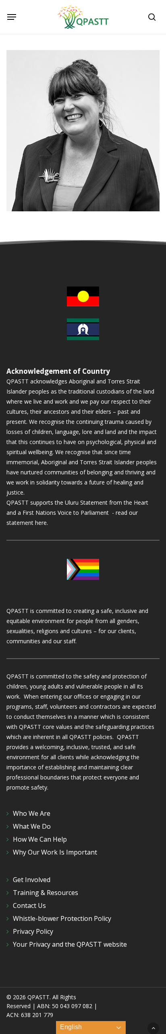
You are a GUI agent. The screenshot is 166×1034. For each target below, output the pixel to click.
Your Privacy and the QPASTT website (70, 944)
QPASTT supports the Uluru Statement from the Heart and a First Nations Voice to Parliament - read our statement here (77, 512)
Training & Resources (45, 892)
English (70, 1026)
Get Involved (31, 879)
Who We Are (31, 813)
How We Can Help (40, 839)
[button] (11, 17)
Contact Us (29, 905)
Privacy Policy (33, 931)
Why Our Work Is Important (55, 852)
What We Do (32, 826)
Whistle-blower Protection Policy (62, 918)
